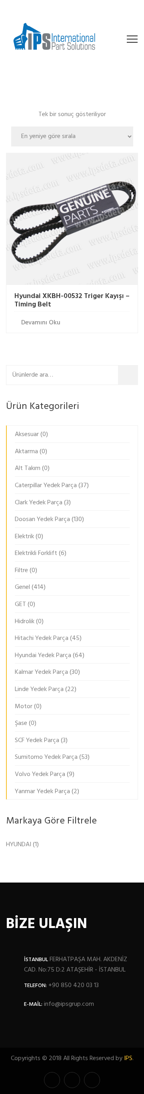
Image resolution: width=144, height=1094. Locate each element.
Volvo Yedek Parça (40, 774)
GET (20, 604)
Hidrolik (24, 621)
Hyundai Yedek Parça (43, 655)
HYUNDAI (18, 844)
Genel (22, 587)
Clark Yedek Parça (38, 503)
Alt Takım (27, 468)
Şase (21, 723)
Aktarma (26, 451)
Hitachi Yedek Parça (41, 638)
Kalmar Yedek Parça (41, 672)
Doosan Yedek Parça (42, 519)
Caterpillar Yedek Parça (46, 485)
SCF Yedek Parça (37, 740)
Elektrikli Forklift (36, 553)
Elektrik (24, 536)
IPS (128, 1058)
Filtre (21, 570)
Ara (130, 375)
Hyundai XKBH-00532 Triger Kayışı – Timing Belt (72, 300)
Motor (23, 706)
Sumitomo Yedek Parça (46, 757)
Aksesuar (27, 434)
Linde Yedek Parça (39, 689)
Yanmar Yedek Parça (42, 791)
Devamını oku (40, 323)
